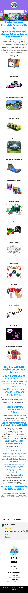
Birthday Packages (14, 201)
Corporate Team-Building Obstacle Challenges (14, 453)
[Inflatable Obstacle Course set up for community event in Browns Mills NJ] (14, 17)
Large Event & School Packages (14, 97)
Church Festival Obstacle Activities (14, 450)
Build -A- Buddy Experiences (14, 346)
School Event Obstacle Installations (14, 455)
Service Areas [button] (13, 566)
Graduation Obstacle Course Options (14, 451)
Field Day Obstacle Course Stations (14, 448)
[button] (1, 531)
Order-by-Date (14, 56)
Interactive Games (14, 222)
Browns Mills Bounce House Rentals (14, 466)
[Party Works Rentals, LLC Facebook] (11, 558)
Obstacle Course (14, 118)
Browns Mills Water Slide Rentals (14, 467)
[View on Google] (3, 525)
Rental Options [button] (13, 565)
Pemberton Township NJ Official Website (14, 483)
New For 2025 (14, 76)
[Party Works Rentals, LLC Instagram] (16, 558)
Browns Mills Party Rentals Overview (14, 464)
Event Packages (14, 471)
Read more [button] (8, 534)
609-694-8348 (14, 580)
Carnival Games (14, 263)
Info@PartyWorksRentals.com (14, 581)
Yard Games (14, 284)
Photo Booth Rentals (14, 472)
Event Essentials (14, 305)
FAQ (14, 569)
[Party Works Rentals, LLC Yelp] (14, 558)
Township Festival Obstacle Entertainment (14, 456)
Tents (14, 139)
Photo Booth (14, 326)
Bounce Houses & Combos (14, 180)
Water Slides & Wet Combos (14, 159)
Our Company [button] (13, 568)
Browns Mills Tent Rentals (14, 469)
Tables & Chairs (14, 242)
